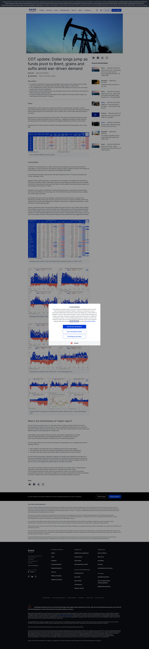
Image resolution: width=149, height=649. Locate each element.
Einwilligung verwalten (74, 336)
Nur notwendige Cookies (74, 331)
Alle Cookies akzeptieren (74, 326)
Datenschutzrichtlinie (89, 321)
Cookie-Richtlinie (74, 321)
